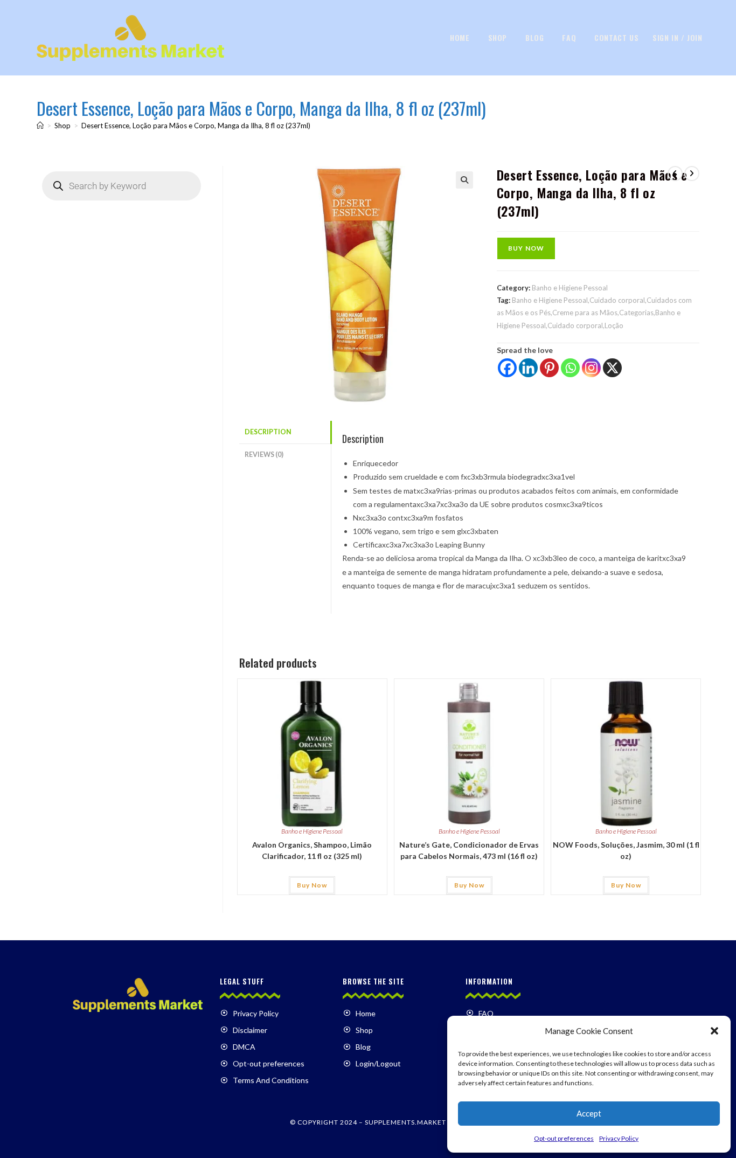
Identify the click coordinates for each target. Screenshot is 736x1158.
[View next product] (691, 173)
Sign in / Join (677, 37)
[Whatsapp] (570, 367)
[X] (612, 367)
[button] (714, 1030)
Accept (589, 1113)
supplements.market (405, 1122)
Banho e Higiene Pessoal (570, 287)
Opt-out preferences (564, 1138)
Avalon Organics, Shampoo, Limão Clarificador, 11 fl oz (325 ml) (312, 850)
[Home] (40, 125)
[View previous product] (675, 173)
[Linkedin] (528, 367)
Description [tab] (268, 432)
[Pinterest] (549, 367)
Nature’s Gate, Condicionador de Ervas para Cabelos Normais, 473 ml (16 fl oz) (469, 850)
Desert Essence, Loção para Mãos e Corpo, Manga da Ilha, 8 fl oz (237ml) (195, 125)
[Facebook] (507, 367)
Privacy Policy (618, 1138)
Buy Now (526, 248)
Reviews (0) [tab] (264, 454)
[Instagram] (591, 367)
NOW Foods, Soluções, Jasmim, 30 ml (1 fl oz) (626, 850)
